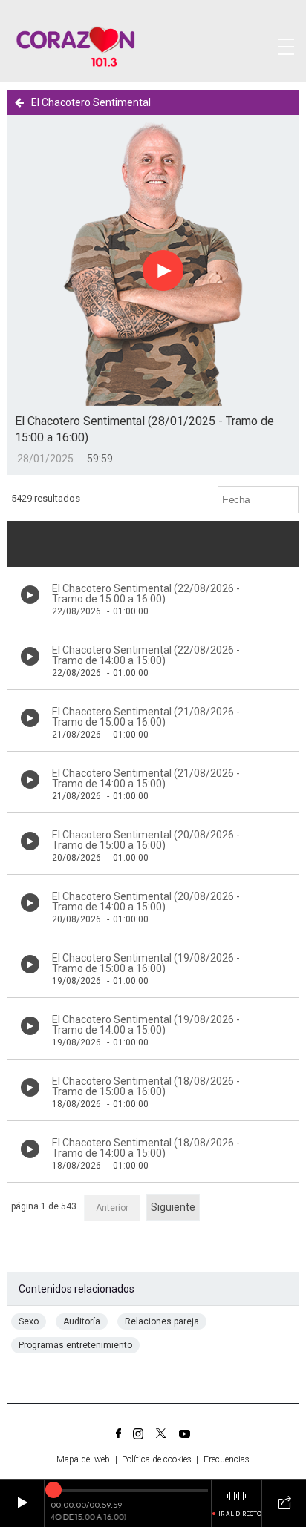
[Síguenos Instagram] (138, 1433)
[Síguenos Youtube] (184, 1433)
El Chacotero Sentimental (91, 102)
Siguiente (173, 1207)
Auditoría (81, 1321)
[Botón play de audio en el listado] (30, 594)
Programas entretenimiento (75, 1345)
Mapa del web (83, 1459)
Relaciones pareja (162, 1321)
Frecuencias (227, 1459)
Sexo (29, 1321)
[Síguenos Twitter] (161, 1433)
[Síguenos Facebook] (118, 1433)
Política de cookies (157, 1459)
